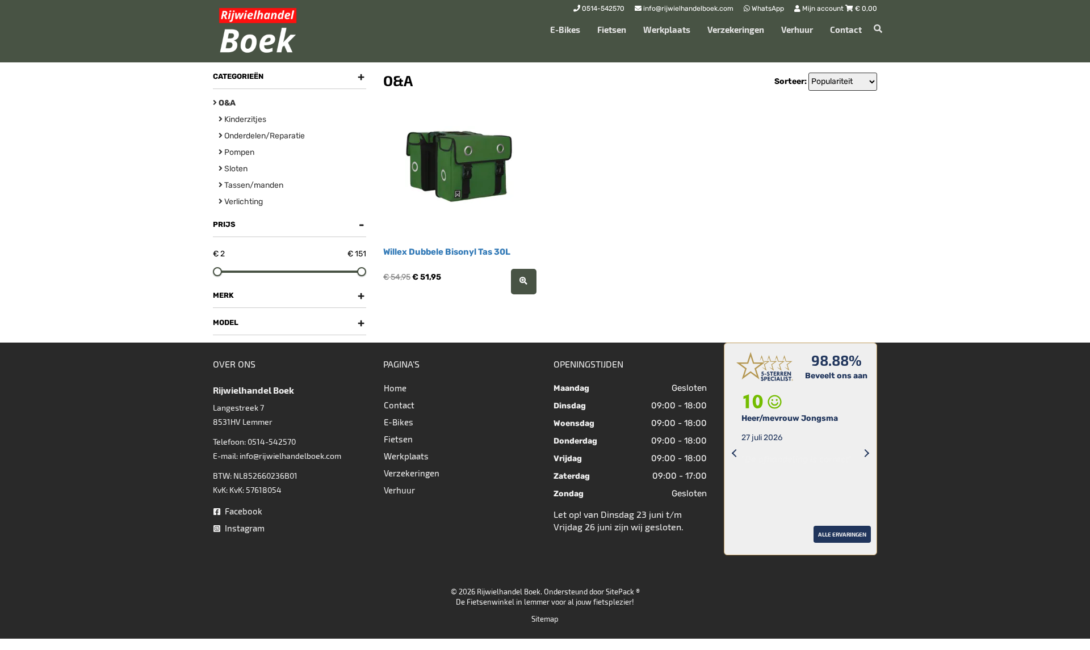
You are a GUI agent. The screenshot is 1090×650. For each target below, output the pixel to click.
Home (395, 388)
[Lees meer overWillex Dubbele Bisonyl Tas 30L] (523, 281)
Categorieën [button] (288, 76)
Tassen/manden (253, 185)
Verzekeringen (735, 29)
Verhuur (797, 29)
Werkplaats (666, 29)
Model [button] (288, 323)
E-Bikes (565, 29)
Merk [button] (288, 295)
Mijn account (822, 8)
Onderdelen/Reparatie (264, 136)
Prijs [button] (288, 224)
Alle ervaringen (758, 548)
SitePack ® (623, 591)
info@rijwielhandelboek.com (290, 456)
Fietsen (611, 29)
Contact (846, 29)
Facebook (242, 511)
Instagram (244, 528)
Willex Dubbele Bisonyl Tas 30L (446, 252)
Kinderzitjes (244, 119)
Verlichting (243, 201)
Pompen (238, 152)
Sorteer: (790, 81)
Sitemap (545, 618)
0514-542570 (272, 441)
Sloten (235, 169)
